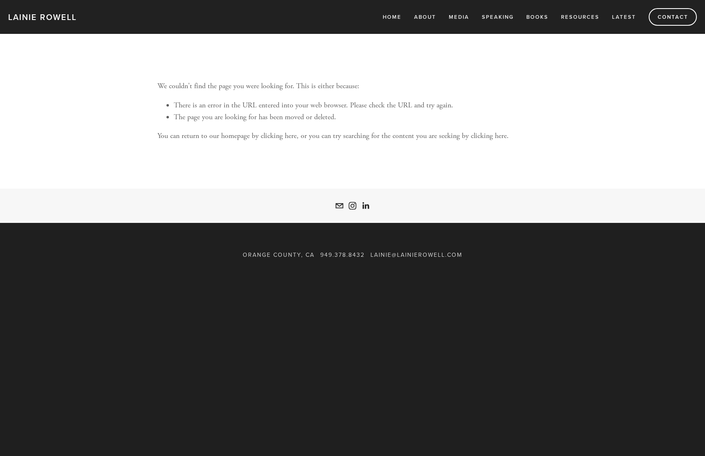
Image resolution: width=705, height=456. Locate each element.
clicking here (279, 135)
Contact (673, 17)
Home (392, 17)
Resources (580, 17)
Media (459, 17)
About (425, 17)
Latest (624, 17)
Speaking (498, 17)
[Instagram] (352, 206)
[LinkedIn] (365, 206)
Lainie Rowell (42, 17)
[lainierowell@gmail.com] (339, 206)
